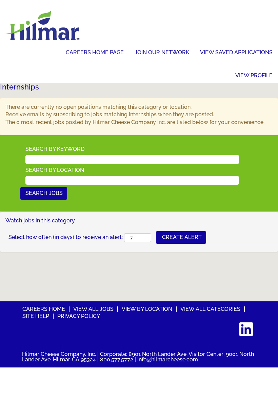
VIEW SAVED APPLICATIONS (236, 52)
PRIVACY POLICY (78, 316)
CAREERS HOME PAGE (95, 52)
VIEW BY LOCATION (147, 309)
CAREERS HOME (43, 309)
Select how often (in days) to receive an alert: (65, 237)
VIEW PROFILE (254, 76)
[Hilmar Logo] (42, 25)
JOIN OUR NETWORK (162, 52)
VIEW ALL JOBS (93, 309)
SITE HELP (35, 316)
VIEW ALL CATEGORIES (210, 309)
